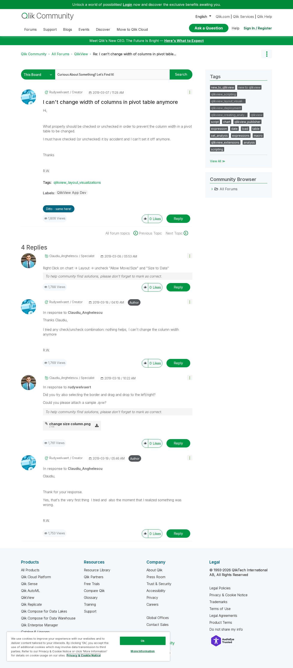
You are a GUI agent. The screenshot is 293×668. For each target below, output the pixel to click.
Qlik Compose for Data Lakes (44, 611)
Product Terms (220, 622)
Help (235, 28)
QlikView (81, 54)
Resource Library (97, 570)
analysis (249, 142)
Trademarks (218, 602)
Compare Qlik (94, 590)
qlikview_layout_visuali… (228, 101)
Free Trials (92, 584)
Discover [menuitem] (103, 29)
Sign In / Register (258, 28)
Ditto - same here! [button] (58, 209)
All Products (30, 570)
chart (226, 122)
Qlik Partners (93, 577)
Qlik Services (243, 16)
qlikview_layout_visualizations (77, 182)
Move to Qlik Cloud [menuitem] (132, 29)
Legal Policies (220, 588)
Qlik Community (34, 54)
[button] (189, 92)
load (245, 128)
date (234, 128)
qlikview (256, 115)
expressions (240, 135)
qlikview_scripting (223, 94)
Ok (143, 640)
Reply (178, 218)
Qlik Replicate (31, 604)
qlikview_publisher (247, 122)
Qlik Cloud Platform (36, 577)
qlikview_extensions (225, 142)
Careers (152, 604)
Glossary (91, 597)
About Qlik (154, 570)
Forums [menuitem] (30, 29)
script (215, 122)
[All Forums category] (212, 189)
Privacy (152, 597)
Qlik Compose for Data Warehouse (48, 618)
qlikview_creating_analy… (228, 115)
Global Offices (157, 618)
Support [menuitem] (50, 29)
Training (90, 604)
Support (90, 611)
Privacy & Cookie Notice (228, 595)
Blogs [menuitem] (67, 29)
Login (127, 4)
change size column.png (70, 424)
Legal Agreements (223, 615)
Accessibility (155, 590)
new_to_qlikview (222, 87)
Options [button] (266, 54)
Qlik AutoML (30, 590)
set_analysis (219, 135)
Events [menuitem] (84, 29)
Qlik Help (264, 16)
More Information (143, 651)
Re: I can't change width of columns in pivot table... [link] (134, 54)
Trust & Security (158, 584)
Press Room (155, 577)
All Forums (60, 54)
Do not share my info (226, 629)
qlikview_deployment (226, 108)
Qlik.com (223, 16)
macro (258, 135)
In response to (73, 312)
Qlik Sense (29, 584)
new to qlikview (249, 87)
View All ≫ (217, 161)
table (256, 128)
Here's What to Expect (184, 40)
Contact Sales (157, 624)
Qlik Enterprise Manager (39, 625)
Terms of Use (220, 609)
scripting (217, 149)
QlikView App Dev (71, 192)
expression (219, 128)
